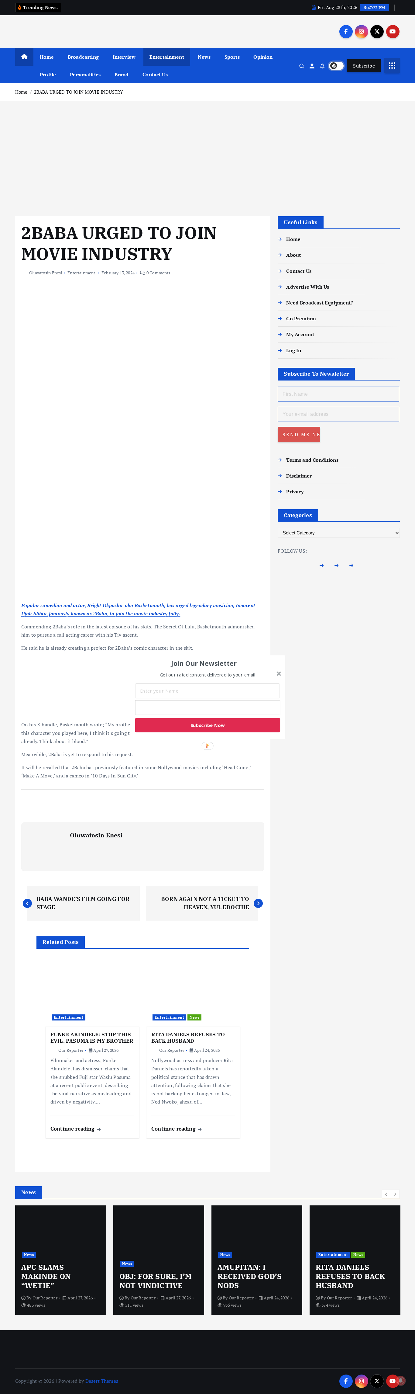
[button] (204, 663)
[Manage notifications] (401, 1380)
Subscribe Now (207, 725)
